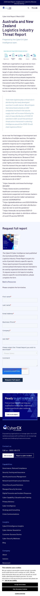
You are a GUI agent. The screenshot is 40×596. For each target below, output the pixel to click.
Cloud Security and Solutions (12, 485)
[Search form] (28, 8)
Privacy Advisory (8, 501)
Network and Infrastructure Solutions (15, 481)
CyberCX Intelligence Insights (13, 526)
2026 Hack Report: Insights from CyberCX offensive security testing (20, 2)
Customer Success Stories (12, 534)
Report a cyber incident (24, 455)
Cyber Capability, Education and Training (16, 497)
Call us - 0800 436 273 (11, 450)
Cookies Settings (20, 593)
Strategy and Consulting (11, 510)
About (4, 555)
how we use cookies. (11, 580)
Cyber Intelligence (9, 506)
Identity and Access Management (14, 477)
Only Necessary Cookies (20, 589)
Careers (5, 559)
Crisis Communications (10, 514)
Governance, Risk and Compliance (14, 468)
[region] (20, 580)
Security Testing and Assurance (13, 472)
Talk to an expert (12, 414)
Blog (4, 543)
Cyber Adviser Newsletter (11, 530)
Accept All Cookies (20, 584)
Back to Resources (9, 282)
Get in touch (8, 455)
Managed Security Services (12, 489)
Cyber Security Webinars (11, 538)
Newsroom (6, 563)
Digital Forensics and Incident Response (16, 493)
